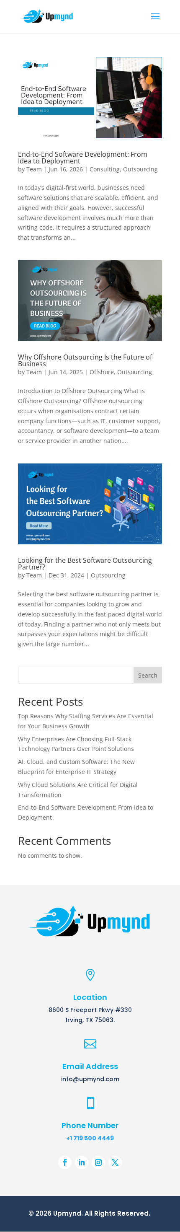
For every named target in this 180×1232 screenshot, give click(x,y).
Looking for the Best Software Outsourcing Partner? (85, 564)
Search (147, 675)
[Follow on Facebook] (65, 1162)
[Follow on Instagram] (98, 1162)
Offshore (102, 372)
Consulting (105, 169)
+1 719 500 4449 (90, 1138)
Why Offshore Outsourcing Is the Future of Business (85, 360)
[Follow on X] (115, 1162)
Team (34, 169)
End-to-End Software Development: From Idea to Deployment (82, 158)
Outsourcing (140, 169)
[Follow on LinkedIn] (81, 1162)
